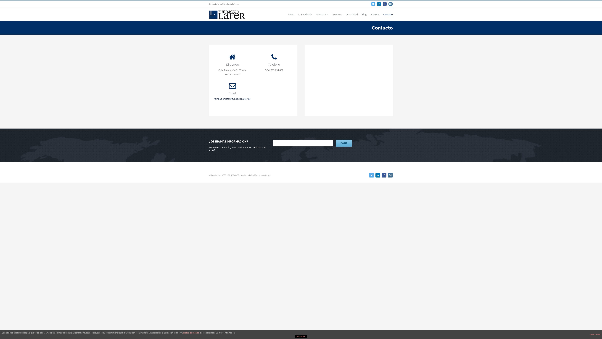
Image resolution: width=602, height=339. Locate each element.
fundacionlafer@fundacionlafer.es (232, 98)
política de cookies (191, 333)
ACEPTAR (301, 336)
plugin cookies (595, 334)
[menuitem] (293, 14)
